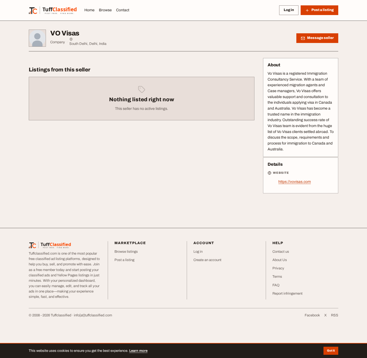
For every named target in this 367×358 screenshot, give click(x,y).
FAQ (275, 285)
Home (89, 10)
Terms (277, 277)
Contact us (280, 252)
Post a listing (124, 260)
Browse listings (126, 252)
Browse (105, 10)
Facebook (312, 315)
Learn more (138, 351)
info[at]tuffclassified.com (93, 315)
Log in (289, 10)
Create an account (207, 260)
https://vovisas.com (294, 182)
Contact (122, 10)
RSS (334, 315)
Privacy (278, 268)
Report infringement (287, 293)
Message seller (320, 38)
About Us (279, 260)
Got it (331, 350)
